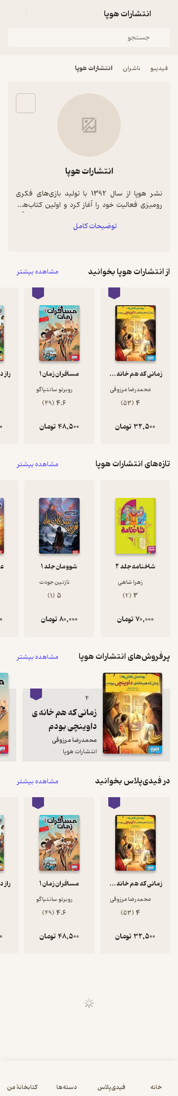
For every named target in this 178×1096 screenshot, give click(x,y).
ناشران (131, 68)
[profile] (14, 14)
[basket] (38, 14)
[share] (26, 103)
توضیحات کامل (95, 226)
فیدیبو (159, 68)
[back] (164, 14)
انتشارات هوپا (94, 68)
